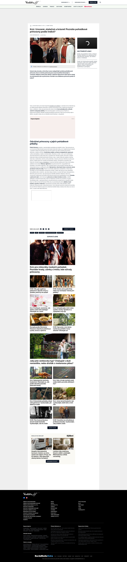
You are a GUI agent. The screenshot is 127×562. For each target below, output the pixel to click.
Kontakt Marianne (28, 506)
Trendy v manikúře (26, 535)
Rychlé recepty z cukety (43, 549)
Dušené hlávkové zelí (27, 544)
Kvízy (32, 232)
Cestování (59, 6)
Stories (53, 509)
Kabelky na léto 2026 (34, 538)
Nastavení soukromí (29, 514)
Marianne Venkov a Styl (39, 25)
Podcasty (53, 513)
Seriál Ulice (34, 536)
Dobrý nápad (67, 6)
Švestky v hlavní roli (35, 544)
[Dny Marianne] (88, 6)
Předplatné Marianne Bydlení (31, 503)
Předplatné (93, 2)
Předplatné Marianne (29, 501)
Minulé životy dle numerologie (36, 535)
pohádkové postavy (51, 232)
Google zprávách (53, 66)
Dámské (69, 556)
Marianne (59, 556)
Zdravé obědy (36, 530)
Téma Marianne (55, 514)
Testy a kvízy (40, 528)
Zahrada (45, 6)
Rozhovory (54, 508)
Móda (52, 501)
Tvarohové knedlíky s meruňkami (37, 546)
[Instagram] (27, 498)
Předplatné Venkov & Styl (30, 505)
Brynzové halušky (27, 549)
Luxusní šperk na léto (27, 539)
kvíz (36, 232)
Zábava (53, 506)
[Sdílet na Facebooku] (41, 229)
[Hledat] (100, 2)
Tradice (52, 6)
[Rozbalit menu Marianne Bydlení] (85, 2)
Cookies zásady (27, 518)
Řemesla (38, 6)
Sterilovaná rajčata (27, 546)
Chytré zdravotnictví (41, 536)
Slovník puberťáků (33, 528)
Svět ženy (81, 505)
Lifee (79, 508)
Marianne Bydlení (80, 2)
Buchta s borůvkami (34, 549)
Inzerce (25, 519)
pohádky (42, 232)
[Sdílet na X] (43, 229)
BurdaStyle (77, 556)
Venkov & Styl (55, 516)
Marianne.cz (64, 2)
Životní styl (54, 505)
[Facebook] (24, 498)
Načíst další (52, 427)
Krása (52, 503)
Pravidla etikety (26, 528)
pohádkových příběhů (54, 105)
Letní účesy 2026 (42, 538)
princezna (60, 232)
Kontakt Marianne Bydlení (30, 508)
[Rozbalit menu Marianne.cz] (69, 2)
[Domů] (31, 2)
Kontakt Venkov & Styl (29, 509)
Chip (79, 506)
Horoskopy (54, 511)
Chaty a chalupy (78, 6)
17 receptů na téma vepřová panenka (38, 545)
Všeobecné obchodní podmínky (32, 516)
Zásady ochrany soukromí (30, 513)
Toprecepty (81, 509)
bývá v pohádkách (44, 162)
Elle (79, 503)
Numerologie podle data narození (37, 529)
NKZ (73, 556)
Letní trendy (31, 530)
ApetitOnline (82, 501)
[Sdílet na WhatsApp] (48, 229)
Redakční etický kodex (29, 511)
